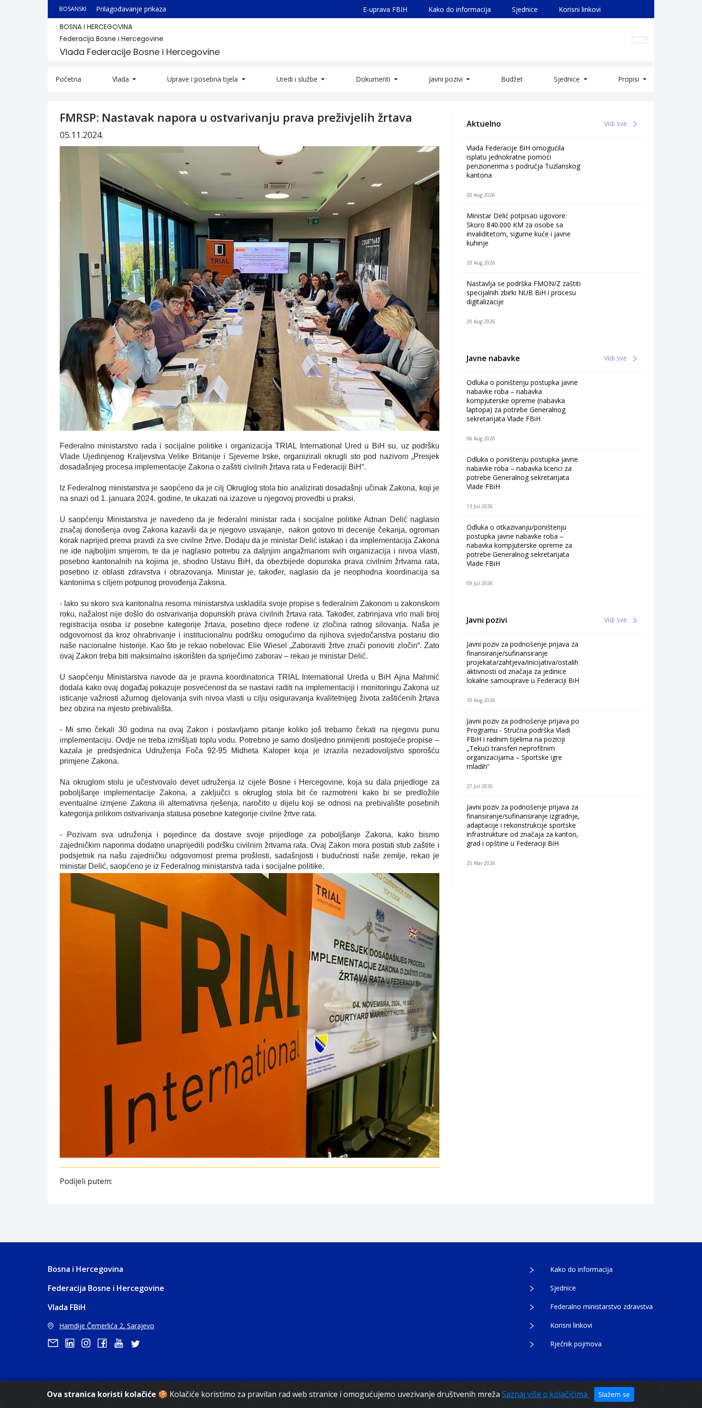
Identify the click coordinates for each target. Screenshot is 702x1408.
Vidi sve (616, 123)
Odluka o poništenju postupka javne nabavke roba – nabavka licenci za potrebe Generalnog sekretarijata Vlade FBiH (522, 473)
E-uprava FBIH (385, 9)
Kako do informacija (459, 9)
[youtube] (122, 1343)
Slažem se (614, 1394)
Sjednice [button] (568, 79)
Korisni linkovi (580, 9)
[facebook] (105, 1343)
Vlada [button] (121, 79)
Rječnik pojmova (576, 1343)
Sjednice (525, 9)
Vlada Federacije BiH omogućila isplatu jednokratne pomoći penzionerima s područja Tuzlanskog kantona (523, 161)
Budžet (512, 79)
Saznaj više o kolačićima (545, 1394)
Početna (68, 79)
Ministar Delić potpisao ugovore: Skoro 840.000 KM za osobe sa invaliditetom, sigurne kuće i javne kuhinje (519, 229)
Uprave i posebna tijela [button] (203, 79)
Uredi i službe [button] (298, 79)
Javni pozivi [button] (447, 79)
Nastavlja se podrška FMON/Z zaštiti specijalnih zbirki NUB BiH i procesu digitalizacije (524, 292)
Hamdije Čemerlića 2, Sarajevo (106, 1325)
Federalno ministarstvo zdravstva (601, 1306)
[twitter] (138, 1343)
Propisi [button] (629, 79)
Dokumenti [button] (374, 79)
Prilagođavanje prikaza (131, 8)
